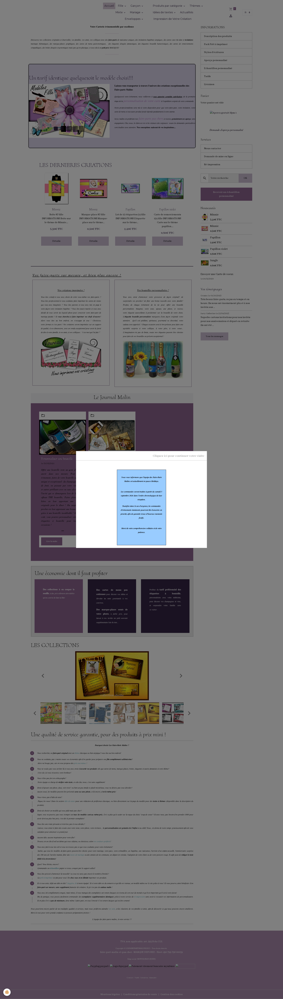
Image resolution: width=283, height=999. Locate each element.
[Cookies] (7, 992)
